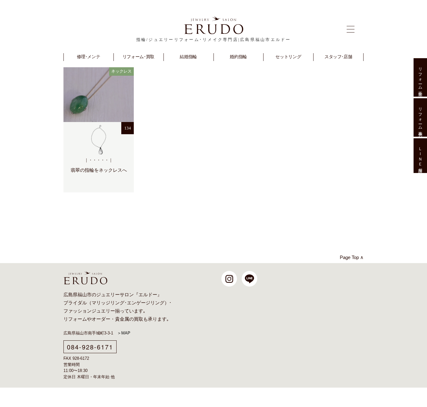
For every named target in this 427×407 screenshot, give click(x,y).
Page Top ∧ (352, 257)
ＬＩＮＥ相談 (420, 156)
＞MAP (123, 333)
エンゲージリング (145, 302)
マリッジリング (108, 302)
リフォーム (75, 319)
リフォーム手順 (420, 77)
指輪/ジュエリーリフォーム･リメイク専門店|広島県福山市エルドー (213, 39)
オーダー (101, 319)
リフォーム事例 (420, 117)
